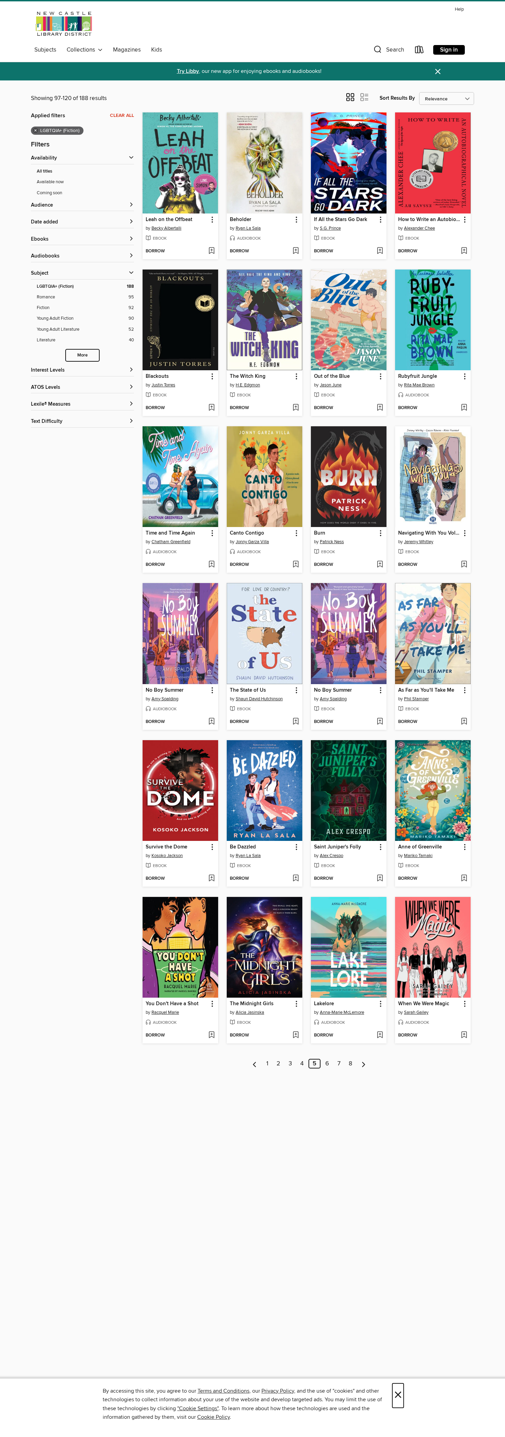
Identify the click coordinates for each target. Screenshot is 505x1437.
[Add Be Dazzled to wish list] (295, 878)
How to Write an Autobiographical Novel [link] (429, 220)
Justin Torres (163, 385)
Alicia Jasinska (250, 1012)
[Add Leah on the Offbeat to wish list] (211, 251)
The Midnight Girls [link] (251, 1004)
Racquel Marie (165, 1012)
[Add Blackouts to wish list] (211, 408)
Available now (50, 182)
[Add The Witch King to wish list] (295, 408)
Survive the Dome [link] (166, 847)
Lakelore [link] (324, 1004)
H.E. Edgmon (248, 385)
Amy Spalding (165, 699)
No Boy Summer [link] (164, 690)
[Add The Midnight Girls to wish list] (295, 1035)
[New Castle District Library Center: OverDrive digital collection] (65, 24)
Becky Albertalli (166, 228)
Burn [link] (319, 533)
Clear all (122, 115)
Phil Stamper (416, 699)
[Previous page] (254, 1064)
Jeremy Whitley (418, 542)
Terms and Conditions (223, 1390)
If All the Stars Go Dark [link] (340, 220)
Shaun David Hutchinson (259, 699)
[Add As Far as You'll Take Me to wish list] (464, 721)
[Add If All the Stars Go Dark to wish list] (379, 251)
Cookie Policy (213, 1417)
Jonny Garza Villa (252, 542)
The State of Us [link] (248, 690)
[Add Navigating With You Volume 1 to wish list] (464, 564)
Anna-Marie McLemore (342, 1012)
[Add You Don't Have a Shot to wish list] (211, 1035)
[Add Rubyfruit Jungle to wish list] (464, 408)
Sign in (449, 50)
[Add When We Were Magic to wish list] (464, 1035)
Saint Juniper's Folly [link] (337, 847)
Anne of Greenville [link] (420, 847)
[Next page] (363, 1064)
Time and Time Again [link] (170, 533)
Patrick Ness (332, 542)
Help (459, 9)
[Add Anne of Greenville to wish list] (464, 878)
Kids (156, 50)
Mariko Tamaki (418, 855)
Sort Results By (397, 98)
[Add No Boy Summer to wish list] (211, 721)
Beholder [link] (240, 220)
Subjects (45, 50)
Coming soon (49, 193)
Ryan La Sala (248, 228)
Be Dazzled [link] (243, 847)
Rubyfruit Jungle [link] (417, 376)
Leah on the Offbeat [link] (169, 220)
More (82, 355)
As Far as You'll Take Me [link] (426, 690)
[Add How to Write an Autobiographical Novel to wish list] (464, 251)
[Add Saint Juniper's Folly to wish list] (379, 878)
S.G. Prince (330, 228)
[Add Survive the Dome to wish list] (211, 878)
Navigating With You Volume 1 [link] (429, 533)
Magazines (127, 50)
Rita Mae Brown (419, 385)
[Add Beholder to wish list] (295, 251)
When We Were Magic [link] (423, 1004)
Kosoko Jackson (167, 855)
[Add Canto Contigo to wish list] (295, 564)
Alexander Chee (419, 228)
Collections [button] (82, 50)
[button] (388, 51)
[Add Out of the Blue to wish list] (379, 408)
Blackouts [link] (157, 376)
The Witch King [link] (248, 376)
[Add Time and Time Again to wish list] (211, 564)
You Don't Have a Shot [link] (172, 1004)
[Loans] (419, 51)
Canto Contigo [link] (247, 533)
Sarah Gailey (416, 1012)
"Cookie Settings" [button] (197, 1408)
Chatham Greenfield (171, 542)
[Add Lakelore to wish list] (379, 1035)
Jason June (330, 385)
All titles (44, 171)
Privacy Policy (277, 1390)
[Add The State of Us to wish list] (295, 721)
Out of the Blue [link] (332, 376)
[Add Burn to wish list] (379, 564)
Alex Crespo (331, 855)
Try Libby (188, 71)
